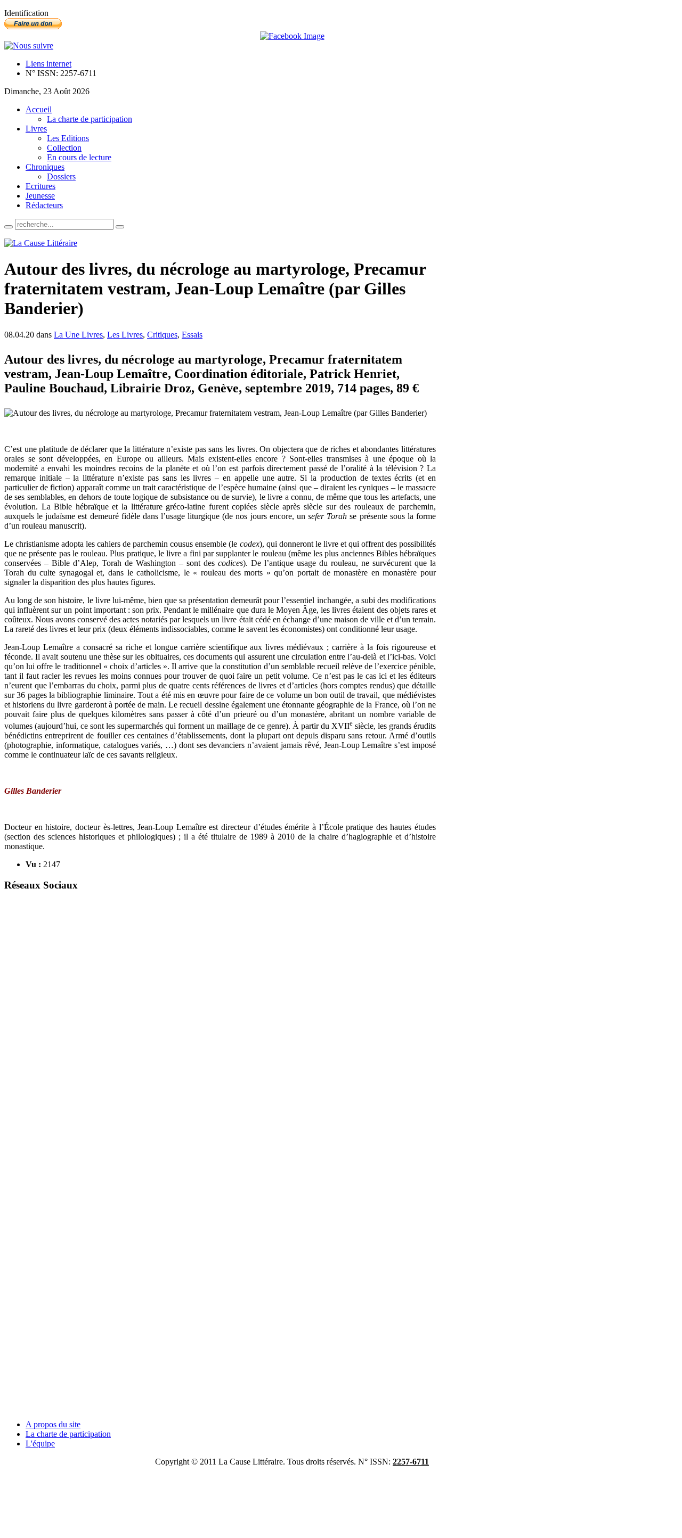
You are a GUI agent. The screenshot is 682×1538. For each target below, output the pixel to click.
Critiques (162, 334)
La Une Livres (78, 334)
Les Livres (125, 334)
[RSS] (28, 45)
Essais (192, 334)
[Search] (8, 226)
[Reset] (120, 226)
